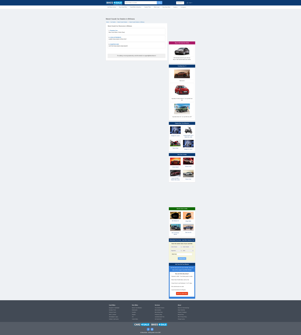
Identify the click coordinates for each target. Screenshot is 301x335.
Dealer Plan (147, 7)
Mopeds (133, 314)
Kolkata (110, 319)
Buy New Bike (166, 7)
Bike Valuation (158, 310)
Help (179, 310)
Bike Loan (156, 7)
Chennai (111, 312)
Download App (186, 308)
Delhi (110, 314)
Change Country (181, 319)
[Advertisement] (150, 13)
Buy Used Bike (123, 7)
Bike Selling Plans (159, 312)
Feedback (184, 312)
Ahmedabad (111, 317)
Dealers (175, 7)
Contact (179, 312)
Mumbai (111, 310)
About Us (180, 308)
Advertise (183, 310)
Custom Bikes (135, 319)
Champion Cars (114, 30)
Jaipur (116, 317)
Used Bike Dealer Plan (159, 317)
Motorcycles (134, 310)
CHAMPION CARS (114, 44)
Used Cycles (116, 319)
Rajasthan (179, 3)
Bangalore (111, 308)
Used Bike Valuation (135, 7)
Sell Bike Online (111, 7)
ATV (133, 317)
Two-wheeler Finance (159, 308)
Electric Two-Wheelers (137, 308)
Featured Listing (158, 314)
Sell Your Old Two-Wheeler (182, 264)
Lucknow (114, 314)
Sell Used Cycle (158, 319)
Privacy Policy (184, 317)
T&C (179, 317)
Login (190, 3)
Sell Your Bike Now (182, 293)
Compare (183, 7)
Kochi (115, 312)
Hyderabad (116, 308)
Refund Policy (181, 314)
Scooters (134, 312)
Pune (115, 310)
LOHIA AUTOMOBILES (115, 37)
